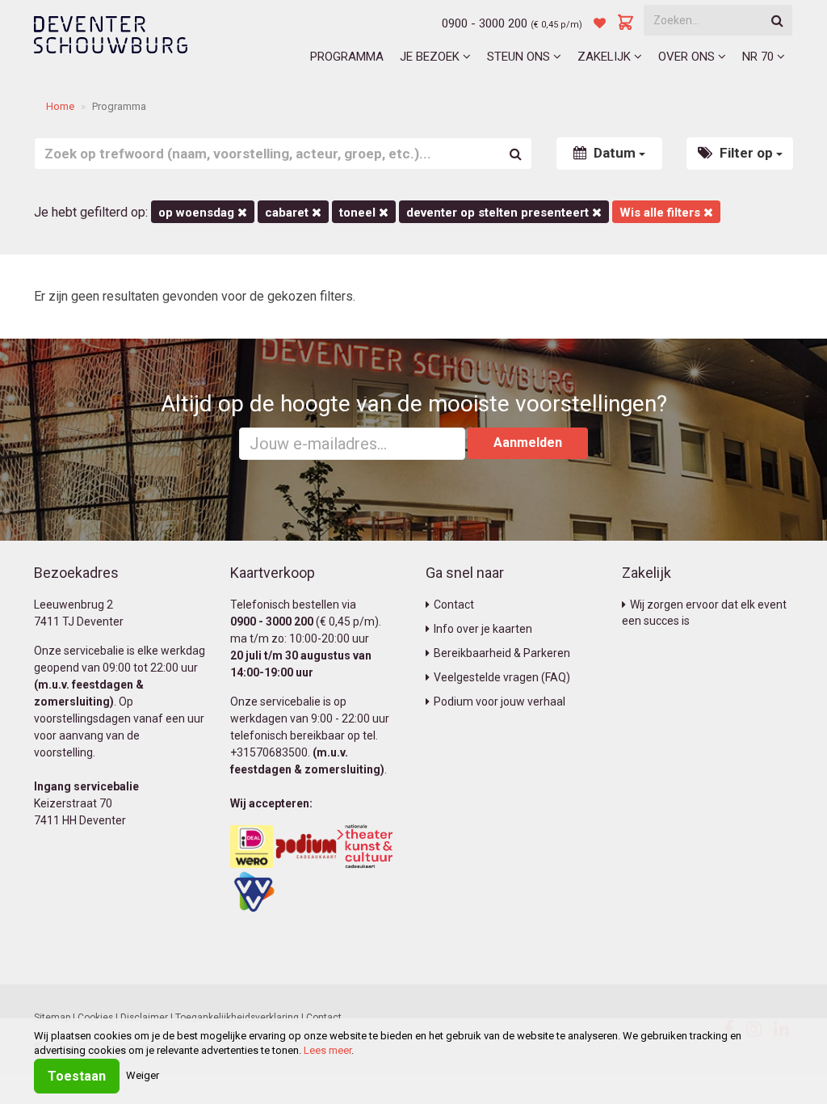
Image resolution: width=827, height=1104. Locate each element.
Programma (347, 56)
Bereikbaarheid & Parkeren (502, 653)
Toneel (359, 212)
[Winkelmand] (626, 23)
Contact (454, 604)
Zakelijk (605, 56)
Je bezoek (431, 56)
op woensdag (197, 212)
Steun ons (520, 56)
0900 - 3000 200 (484, 23)
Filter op (746, 153)
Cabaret (288, 212)
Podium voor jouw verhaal (499, 701)
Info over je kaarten (483, 628)
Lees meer (327, 1050)
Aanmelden (527, 442)
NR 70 (759, 56)
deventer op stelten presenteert (499, 212)
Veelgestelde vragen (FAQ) (502, 677)
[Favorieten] (600, 23)
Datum (614, 153)
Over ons (688, 56)
